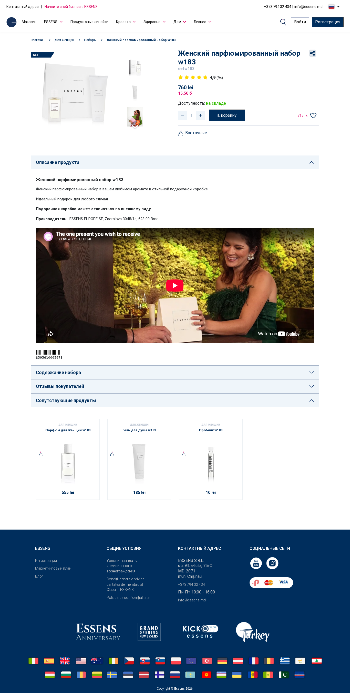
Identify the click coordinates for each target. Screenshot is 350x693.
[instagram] (272, 562)
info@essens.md (308, 7)
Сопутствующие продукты (66, 400)
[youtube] (256, 562)
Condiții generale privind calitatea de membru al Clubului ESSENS (126, 584)
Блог (39, 576)
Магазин (29, 22)
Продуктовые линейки (89, 22)
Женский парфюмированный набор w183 (141, 40)
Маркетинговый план (53, 568)
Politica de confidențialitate (128, 598)
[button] (135, 124)
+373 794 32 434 (277, 7)
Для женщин (64, 40)
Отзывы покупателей (60, 386)
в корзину (226, 115)
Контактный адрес (22, 7)
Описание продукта (57, 162)
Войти (300, 21)
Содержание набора (58, 372)
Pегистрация (46, 561)
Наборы (90, 40)
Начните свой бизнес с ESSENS (71, 7)
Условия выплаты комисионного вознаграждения (122, 566)
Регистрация (327, 21)
